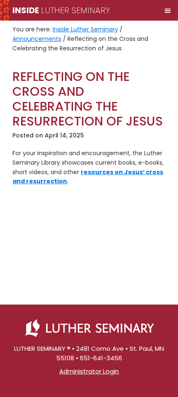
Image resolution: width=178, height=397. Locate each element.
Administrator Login (89, 371)
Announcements (36, 39)
